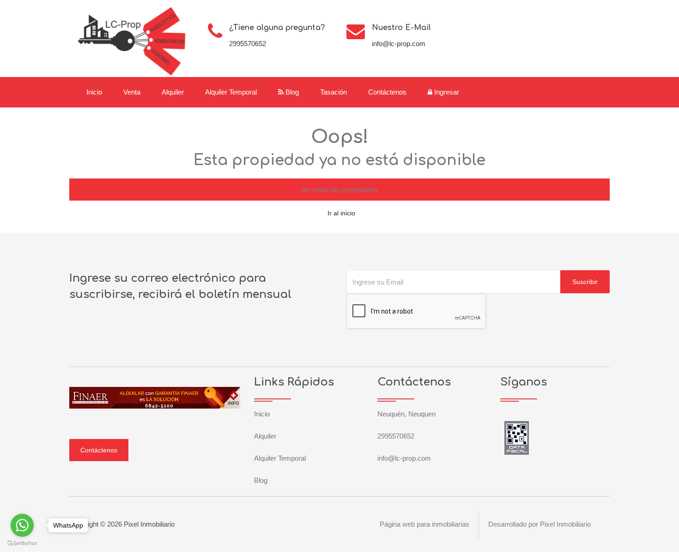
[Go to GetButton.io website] (22, 543)
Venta (131, 92)
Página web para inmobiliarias (424, 524)
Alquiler (173, 92)
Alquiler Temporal (231, 92)
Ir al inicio (341, 213)
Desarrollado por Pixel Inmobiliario (539, 524)
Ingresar (445, 92)
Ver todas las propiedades (340, 189)
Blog (291, 92)
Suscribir (585, 281)
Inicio (94, 92)
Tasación (333, 92)
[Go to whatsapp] (22, 525)
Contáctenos (387, 92)
